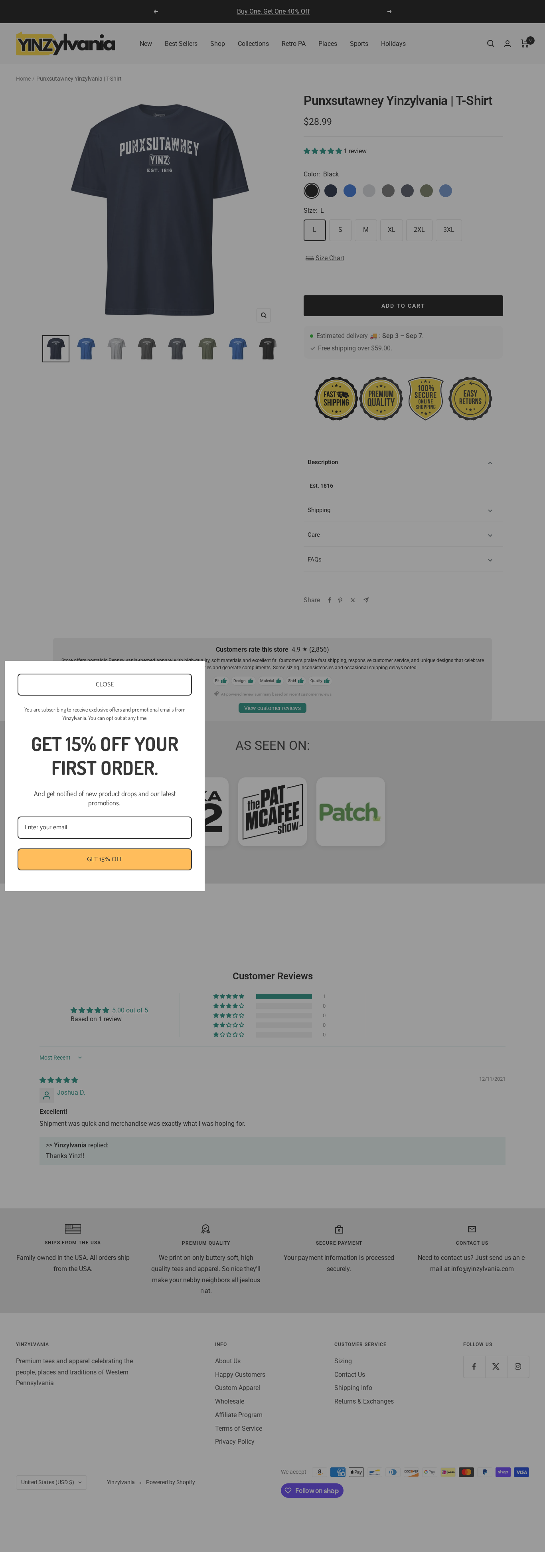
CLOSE (105, 684)
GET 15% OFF (105, 859)
